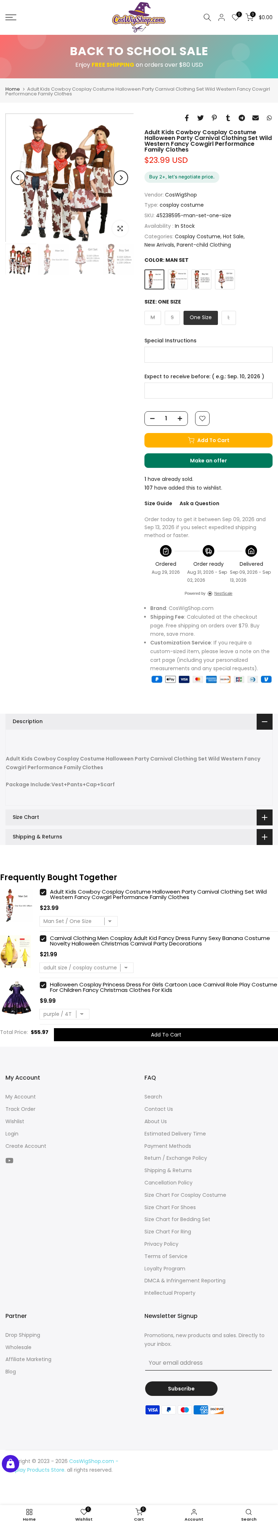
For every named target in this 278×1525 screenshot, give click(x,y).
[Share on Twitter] (200, 118)
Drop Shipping (22, 1335)
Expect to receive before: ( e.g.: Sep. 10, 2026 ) (204, 376)
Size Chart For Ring (167, 1231)
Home (12, 89)
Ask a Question (199, 503)
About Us (155, 1121)
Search (153, 1096)
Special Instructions (170, 340)
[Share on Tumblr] (228, 118)
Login (11, 1133)
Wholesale (18, 1347)
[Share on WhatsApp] (269, 118)
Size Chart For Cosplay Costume (185, 1195)
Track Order (20, 1109)
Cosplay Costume (197, 236)
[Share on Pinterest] (214, 118)
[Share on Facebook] (187, 118)
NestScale (223, 593)
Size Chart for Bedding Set (177, 1219)
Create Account (25, 1146)
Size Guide (158, 503)
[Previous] (18, 177)
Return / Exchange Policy (175, 1158)
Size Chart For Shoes (170, 1207)
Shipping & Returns (168, 1170)
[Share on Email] (255, 118)
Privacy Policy (161, 1244)
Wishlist (14, 1121)
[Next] (121, 177)
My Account (20, 1096)
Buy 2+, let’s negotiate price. (182, 177)
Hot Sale (233, 236)
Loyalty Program (164, 1268)
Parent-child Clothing (204, 244)
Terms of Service (166, 1256)
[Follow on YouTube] (9, 1160)
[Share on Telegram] (242, 118)
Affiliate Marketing (28, 1359)
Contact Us (158, 1109)
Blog (10, 1371)
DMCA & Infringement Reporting (185, 1280)
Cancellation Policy (168, 1182)
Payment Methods (167, 1146)
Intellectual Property (169, 1293)
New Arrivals (159, 244)
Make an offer (215, 462)
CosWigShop (181, 194)
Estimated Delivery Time (175, 1133)
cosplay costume (182, 205)
